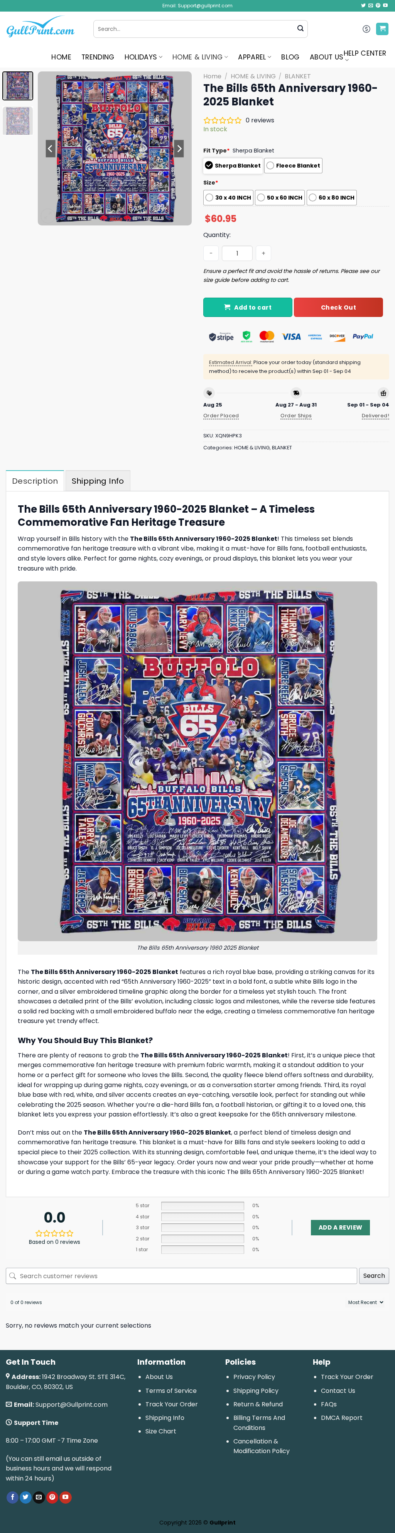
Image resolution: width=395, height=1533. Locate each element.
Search (374, 1275)
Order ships (296, 415)
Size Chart (160, 1431)
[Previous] (51, 148)
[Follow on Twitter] (363, 5)
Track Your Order (171, 1404)
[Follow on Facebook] (13, 1497)
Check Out (338, 307)
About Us (159, 1376)
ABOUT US (327, 57)
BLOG (290, 57)
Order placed (221, 415)
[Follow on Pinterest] (378, 5)
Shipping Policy (256, 1390)
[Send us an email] (370, 5)
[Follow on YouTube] (385, 5)
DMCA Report (342, 1417)
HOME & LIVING (197, 57)
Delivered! (375, 415)
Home (212, 76)
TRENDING (98, 57)
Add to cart (253, 307)
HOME (61, 57)
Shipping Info (164, 1417)
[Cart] (382, 29)
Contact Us (338, 1390)
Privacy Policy (254, 1376)
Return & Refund (258, 1404)
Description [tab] (35, 481)
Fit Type (216, 150)
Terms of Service (171, 1390)
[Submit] (300, 29)
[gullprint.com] (44, 29)
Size (210, 182)
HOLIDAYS (141, 57)
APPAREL (252, 57)
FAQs (329, 1404)
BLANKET (298, 76)
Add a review (340, 1227)
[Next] (179, 148)
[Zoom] (48, 216)
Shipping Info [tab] (98, 481)
